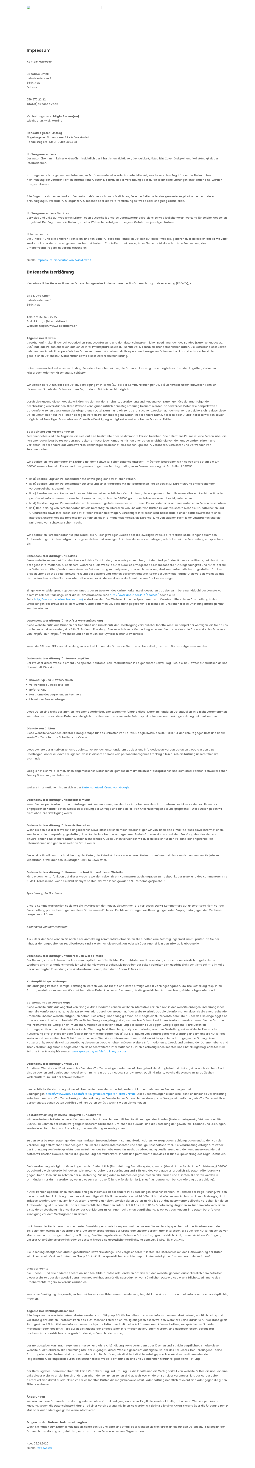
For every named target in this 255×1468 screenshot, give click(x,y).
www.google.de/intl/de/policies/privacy (99, 1051)
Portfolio (182, 15)
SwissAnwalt (45, 1448)
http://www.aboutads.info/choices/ (134, 595)
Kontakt (221, 15)
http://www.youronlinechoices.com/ (58, 599)
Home (118, 15)
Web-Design (137, 15)
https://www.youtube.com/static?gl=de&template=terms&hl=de (91, 1094)
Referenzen (202, 15)
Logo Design (161, 15)
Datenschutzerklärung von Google (105, 787)
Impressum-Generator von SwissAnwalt (64, 260)
